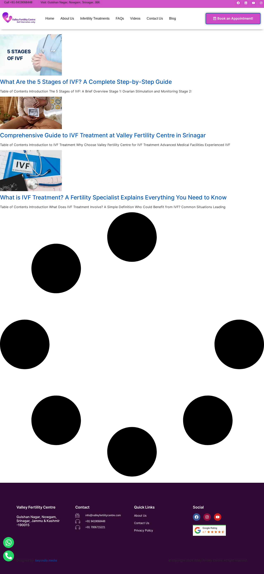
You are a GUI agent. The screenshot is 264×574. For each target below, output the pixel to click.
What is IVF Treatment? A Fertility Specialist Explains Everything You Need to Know (113, 197)
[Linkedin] (246, 3)
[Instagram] (261, 3)
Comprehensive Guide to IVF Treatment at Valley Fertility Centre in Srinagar (103, 135)
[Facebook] (238, 3)
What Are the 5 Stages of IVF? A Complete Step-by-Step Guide (86, 81)
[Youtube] (253, 3)
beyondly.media (46, 560)
